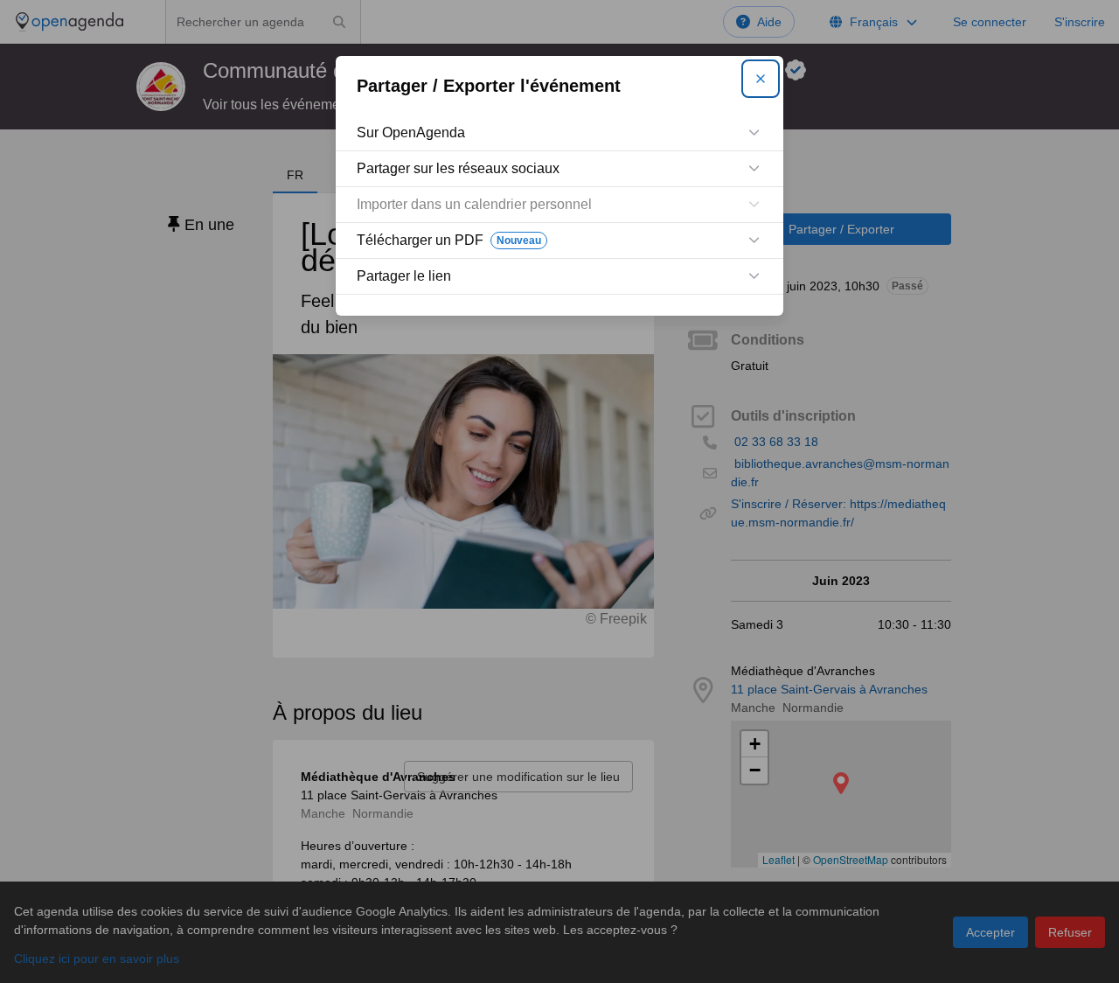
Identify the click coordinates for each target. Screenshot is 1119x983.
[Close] (760, 78)
